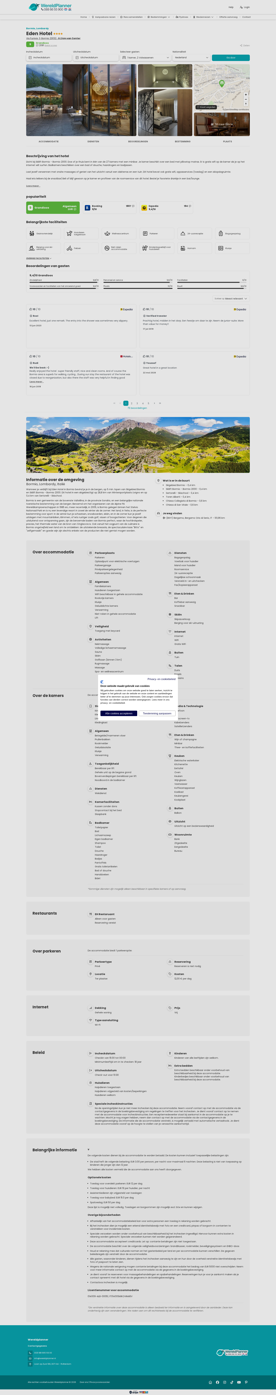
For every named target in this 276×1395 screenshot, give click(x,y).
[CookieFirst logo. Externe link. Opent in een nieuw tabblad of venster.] (101, 682)
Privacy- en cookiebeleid (162, 678)
